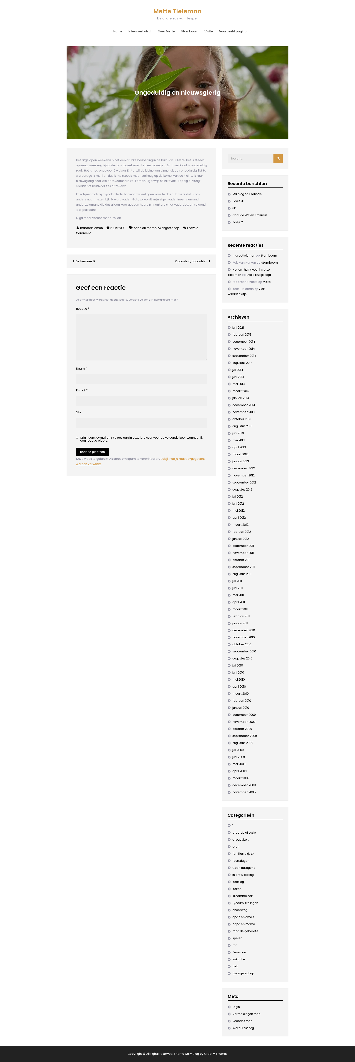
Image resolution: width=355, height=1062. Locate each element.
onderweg (239, 910)
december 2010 (243, 630)
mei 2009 (239, 764)
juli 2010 (237, 665)
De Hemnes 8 (85, 261)
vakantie (238, 959)
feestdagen (240, 861)
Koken (236, 889)
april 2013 (239, 447)
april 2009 (239, 771)
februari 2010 (241, 701)
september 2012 (244, 482)
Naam (81, 368)
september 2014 (244, 356)
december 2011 (243, 546)
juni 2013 (238, 433)
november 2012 (243, 475)
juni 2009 (238, 757)
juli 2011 (237, 581)
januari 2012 (240, 539)
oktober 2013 (241, 419)
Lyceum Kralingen (245, 903)
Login (236, 1007)
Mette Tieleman (177, 11)
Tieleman (239, 952)
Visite (208, 31)
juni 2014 (238, 377)
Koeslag (238, 882)
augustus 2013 (242, 426)
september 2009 (244, 736)
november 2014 (243, 349)
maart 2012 (240, 525)
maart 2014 (240, 391)
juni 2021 (238, 327)
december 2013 (243, 405)
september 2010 (244, 651)
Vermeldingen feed (246, 1014)
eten (235, 847)
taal (235, 945)
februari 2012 (241, 532)
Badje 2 (237, 222)
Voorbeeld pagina (232, 31)
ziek (235, 966)
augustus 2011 (241, 574)
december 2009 (244, 715)
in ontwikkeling (243, 875)
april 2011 (238, 602)
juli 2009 (238, 750)
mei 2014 (238, 384)
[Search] (278, 158)
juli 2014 (237, 370)
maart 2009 (240, 778)
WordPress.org (243, 1028)
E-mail (82, 390)
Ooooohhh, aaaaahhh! (191, 261)
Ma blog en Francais (247, 194)
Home (117, 31)
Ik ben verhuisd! (139, 31)
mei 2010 (238, 679)
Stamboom (189, 31)
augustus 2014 (242, 363)
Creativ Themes (215, 1054)
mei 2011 (238, 595)
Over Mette (166, 31)
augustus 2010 (242, 658)
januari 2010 (240, 708)
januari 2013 (240, 461)
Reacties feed (242, 1021)
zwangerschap (168, 228)
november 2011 (243, 553)
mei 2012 (238, 510)
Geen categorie (243, 868)
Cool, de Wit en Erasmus (249, 215)
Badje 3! (238, 201)
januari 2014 (240, 398)
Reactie (82, 309)
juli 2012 (237, 496)
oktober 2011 (241, 560)
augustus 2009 (242, 743)
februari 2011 (241, 616)
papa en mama (145, 228)
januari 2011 (240, 623)
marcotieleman (91, 228)
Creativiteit (240, 839)
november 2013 (243, 412)
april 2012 (239, 518)
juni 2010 (238, 672)
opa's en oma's (243, 917)
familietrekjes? (243, 854)
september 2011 (243, 567)
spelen (237, 938)
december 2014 (243, 342)
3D (234, 208)
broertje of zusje (244, 832)
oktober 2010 (241, 644)
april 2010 (239, 686)
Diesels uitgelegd (258, 275)
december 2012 (243, 468)
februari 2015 (241, 335)
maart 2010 (240, 694)
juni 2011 (237, 588)
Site (78, 412)
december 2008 (244, 785)
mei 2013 (238, 440)
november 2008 (244, 792)
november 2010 (243, 637)
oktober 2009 (242, 729)
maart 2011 (240, 609)
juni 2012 (238, 503)
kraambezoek (242, 896)
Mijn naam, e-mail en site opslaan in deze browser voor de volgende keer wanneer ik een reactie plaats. (141, 439)
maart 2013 (240, 454)
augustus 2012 (242, 489)
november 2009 (244, 722)
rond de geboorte (245, 931)
